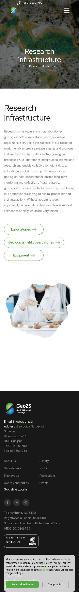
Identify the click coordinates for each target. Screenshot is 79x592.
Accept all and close (22, 584)
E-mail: (18, 421)
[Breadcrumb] (24, 66)
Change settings (56, 584)
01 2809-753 (18, 450)
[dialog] (39, 573)
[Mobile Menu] (66, 10)
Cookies (44, 569)
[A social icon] (7, 502)
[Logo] (14, 10)
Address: (10, 426)
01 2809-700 (18, 446)
